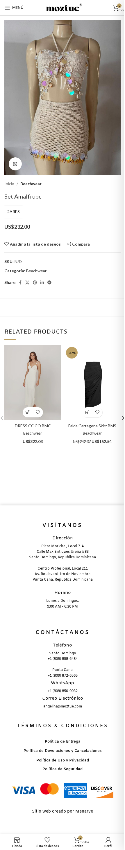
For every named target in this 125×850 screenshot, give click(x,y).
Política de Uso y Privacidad (62, 760)
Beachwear (31, 183)
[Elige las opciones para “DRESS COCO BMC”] (28, 412)
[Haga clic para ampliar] (15, 163)
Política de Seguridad (62, 769)
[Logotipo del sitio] (62, 7)
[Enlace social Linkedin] (42, 283)
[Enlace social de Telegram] (49, 283)
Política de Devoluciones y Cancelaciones (63, 750)
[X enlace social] (27, 283)
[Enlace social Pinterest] (35, 283)
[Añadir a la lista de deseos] (38, 412)
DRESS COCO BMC (33, 425)
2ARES (13, 211)
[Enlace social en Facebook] (20, 283)
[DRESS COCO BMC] (32, 382)
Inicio (9, 183)
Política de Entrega (63, 741)
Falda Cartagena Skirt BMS (92, 425)
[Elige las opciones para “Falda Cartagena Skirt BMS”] (87, 412)
